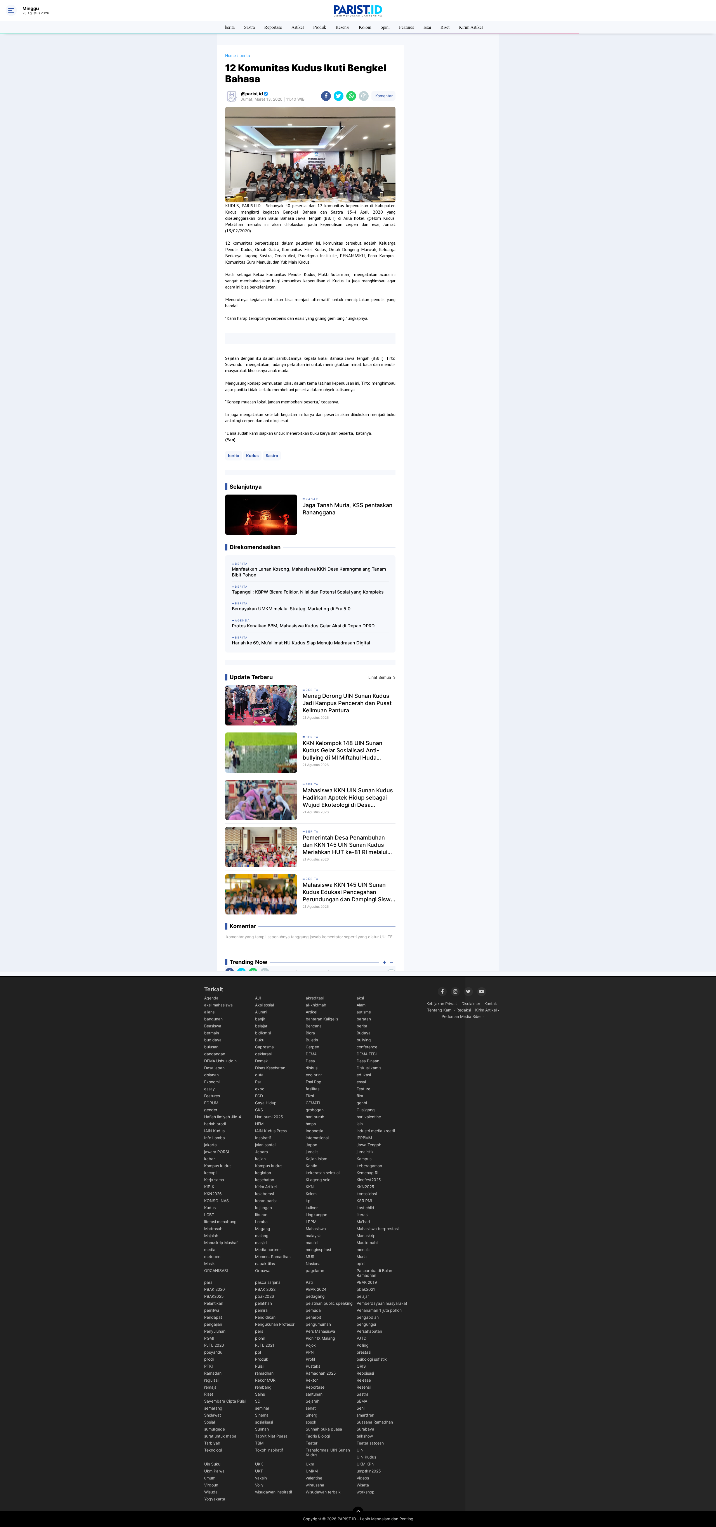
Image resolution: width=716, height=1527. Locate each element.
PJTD (361, 1338)
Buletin (312, 1039)
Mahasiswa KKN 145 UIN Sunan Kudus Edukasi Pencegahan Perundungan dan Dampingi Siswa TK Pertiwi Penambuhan (348, 892)
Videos (363, 1478)
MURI (310, 1256)
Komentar (383, 95)
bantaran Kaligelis (322, 1019)
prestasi (364, 1352)
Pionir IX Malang (320, 1338)
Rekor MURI (266, 1380)
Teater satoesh (370, 1443)
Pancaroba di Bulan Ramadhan (374, 1273)
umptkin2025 (369, 1471)
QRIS (361, 1366)
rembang (263, 1387)
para (208, 1282)
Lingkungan (316, 1214)
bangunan (213, 1019)
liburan (261, 1214)
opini (385, 27)
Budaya (364, 1032)
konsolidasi (367, 1193)
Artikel (297, 27)
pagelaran (315, 1270)
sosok (311, 1422)
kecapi (210, 1172)
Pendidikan (265, 1317)
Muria (362, 1256)
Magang (262, 1228)
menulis (363, 1249)
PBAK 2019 (367, 1282)
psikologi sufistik (372, 1359)
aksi (360, 998)
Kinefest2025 (369, 1179)
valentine (314, 1478)
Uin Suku (212, 1464)
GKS (259, 1109)
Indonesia (314, 1130)
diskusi (312, 1067)
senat (311, 1408)
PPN (310, 1352)
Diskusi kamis (369, 1067)
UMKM (312, 1471)
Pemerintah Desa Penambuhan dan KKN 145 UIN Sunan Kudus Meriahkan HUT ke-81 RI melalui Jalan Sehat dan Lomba (345, 845)
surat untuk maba (220, 1436)
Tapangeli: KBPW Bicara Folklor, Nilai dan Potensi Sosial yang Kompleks (308, 592)
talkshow (365, 1436)
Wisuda (211, 1492)
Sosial (209, 1422)
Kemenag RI (367, 1172)
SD (257, 1401)
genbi (362, 1102)
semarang (213, 1408)
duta (259, 1074)
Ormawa (262, 1270)
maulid (312, 1242)
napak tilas (265, 1263)
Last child (365, 1207)
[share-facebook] (326, 96)
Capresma (264, 1046)
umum (209, 1478)
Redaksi (463, 1010)
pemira (261, 1310)
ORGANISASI (216, 1270)
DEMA (311, 1053)
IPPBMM (364, 1137)
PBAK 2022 (265, 1289)
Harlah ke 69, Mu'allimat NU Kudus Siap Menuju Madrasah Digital (301, 643)
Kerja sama (214, 1179)
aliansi (209, 1012)
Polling (363, 1345)
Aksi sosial (264, 1005)
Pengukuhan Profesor (275, 1324)
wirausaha (315, 1485)
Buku (259, 1039)
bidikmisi (263, 1032)
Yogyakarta (214, 1499)
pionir (260, 1338)
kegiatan (263, 1172)
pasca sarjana (268, 1282)
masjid (261, 1242)
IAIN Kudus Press (271, 1130)
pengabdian (368, 1317)
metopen (212, 1256)
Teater (311, 1443)
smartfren (365, 1415)
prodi (209, 1359)
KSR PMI (364, 1200)
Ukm (310, 1464)
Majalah (211, 1235)
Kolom (365, 27)
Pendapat (213, 1317)
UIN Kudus (366, 1457)
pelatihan (263, 1303)
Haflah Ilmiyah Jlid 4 (222, 1116)
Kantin (311, 1165)
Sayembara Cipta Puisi (225, 1401)
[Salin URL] (364, 96)
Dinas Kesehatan (270, 1067)
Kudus (252, 455)
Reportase (273, 27)
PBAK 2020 (214, 1289)
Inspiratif (263, 1137)
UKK (259, 1464)
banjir (260, 1019)
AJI (258, 998)
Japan (311, 1144)
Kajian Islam (316, 1158)
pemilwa (211, 1310)
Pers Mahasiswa (320, 1331)
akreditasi (315, 998)
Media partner (268, 1249)
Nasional (313, 1263)
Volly (259, 1485)
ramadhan (264, 1373)
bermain (211, 1032)
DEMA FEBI (367, 1053)
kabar (209, 1158)
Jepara (261, 1151)
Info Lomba (214, 1137)
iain (360, 1123)
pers (259, 1331)
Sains (260, 1394)
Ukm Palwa (214, 1471)
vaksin (261, 1478)
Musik (209, 1263)
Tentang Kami (439, 1010)
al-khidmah (316, 1005)
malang (261, 1235)
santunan (314, 1394)
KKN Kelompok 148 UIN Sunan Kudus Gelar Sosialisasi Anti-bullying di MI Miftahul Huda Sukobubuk (342, 750)
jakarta (210, 1144)
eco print (314, 1074)
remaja (210, 1387)
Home (230, 55)
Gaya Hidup (266, 1102)
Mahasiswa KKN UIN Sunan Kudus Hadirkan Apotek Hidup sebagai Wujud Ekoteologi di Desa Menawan (348, 798)
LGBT (209, 1214)
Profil (310, 1359)
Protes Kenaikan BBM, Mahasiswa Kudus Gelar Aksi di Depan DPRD (303, 625)
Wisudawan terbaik (323, 1492)
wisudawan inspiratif (273, 1492)
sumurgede (214, 1429)
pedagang (315, 1296)
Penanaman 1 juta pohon (379, 1310)
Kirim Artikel (471, 27)
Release (364, 1380)
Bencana (314, 1025)
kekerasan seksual (323, 1172)
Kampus (364, 1158)
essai (361, 1081)
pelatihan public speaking (329, 1303)
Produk (319, 27)
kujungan (263, 1207)
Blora (310, 1032)
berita (230, 27)
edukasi (364, 1074)
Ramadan (213, 1373)
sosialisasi (264, 1422)
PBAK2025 (214, 1296)
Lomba (261, 1221)
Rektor (312, 1380)
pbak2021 (366, 1289)
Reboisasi (365, 1373)
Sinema (261, 1415)
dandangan (214, 1053)
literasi (362, 1214)
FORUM (211, 1102)
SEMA (362, 1401)
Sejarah (312, 1401)
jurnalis (312, 1151)
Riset (445, 27)
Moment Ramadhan (273, 1256)
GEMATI (313, 1102)
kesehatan (264, 1179)
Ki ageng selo (318, 1179)
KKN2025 (365, 1186)
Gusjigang (366, 1109)
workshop (366, 1492)
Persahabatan (369, 1331)
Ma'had (363, 1221)
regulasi (211, 1380)
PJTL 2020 (214, 1345)
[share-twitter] (338, 96)
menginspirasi (318, 1249)
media (209, 1249)
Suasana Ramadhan (375, 1422)
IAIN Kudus (214, 1130)
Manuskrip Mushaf (221, 1242)
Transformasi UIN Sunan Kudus (328, 1452)
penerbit (313, 1317)
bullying (364, 1039)
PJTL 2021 (264, 1345)
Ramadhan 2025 (321, 1373)
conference (367, 1046)
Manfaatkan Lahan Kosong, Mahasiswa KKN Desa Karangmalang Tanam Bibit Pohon (309, 572)
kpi (308, 1200)
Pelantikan (213, 1303)
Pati (309, 1282)
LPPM (311, 1221)
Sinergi (312, 1415)
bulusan (211, 1046)
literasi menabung (220, 1221)
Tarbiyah (212, 1443)
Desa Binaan (368, 1060)
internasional (317, 1137)
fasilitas (312, 1088)
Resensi (342, 27)
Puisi (259, 1366)
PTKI (208, 1366)
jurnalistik (365, 1151)
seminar (262, 1408)
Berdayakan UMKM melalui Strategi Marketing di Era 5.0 (291, 608)
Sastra (249, 27)
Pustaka (313, 1366)
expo (259, 1088)
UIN (360, 1450)
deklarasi (263, 1053)
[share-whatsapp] (351, 96)
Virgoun (211, 1485)
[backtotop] (358, 1512)
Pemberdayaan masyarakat (382, 1303)
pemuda (313, 1310)
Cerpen (312, 1046)
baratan (364, 1019)
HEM (259, 1123)
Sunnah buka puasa (324, 1429)
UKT (259, 1471)
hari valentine (369, 1116)
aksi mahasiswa (218, 1005)
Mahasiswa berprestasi (378, 1228)
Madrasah (213, 1228)
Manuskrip (366, 1235)
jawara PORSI (216, 1151)
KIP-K (209, 1186)
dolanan (211, 1074)
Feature (363, 1088)
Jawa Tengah (369, 1144)
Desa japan (214, 1067)
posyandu (213, 1352)
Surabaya (365, 1429)
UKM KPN (366, 1464)
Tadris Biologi (318, 1436)
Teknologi (213, 1450)
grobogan (315, 1109)
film (360, 1095)
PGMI (209, 1338)
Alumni (261, 1012)
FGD (259, 1095)
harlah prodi (215, 1123)
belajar (261, 1025)
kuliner (312, 1207)
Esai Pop (313, 1081)
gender (210, 1109)
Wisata (363, 1485)
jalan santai (265, 1144)
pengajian (213, 1324)
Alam (361, 1005)
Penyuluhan (214, 1331)
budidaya (213, 1039)
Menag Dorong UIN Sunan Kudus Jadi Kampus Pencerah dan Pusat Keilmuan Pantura (347, 703)
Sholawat (212, 1415)
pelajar (363, 1296)
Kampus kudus (217, 1165)
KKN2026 (213, 1193)
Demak (261, 1060)
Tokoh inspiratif (269, 1450)
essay (209, 1088)
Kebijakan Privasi (442, 1003)
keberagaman (369, 1165)
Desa (310, 1060)
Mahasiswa (316, 1228)
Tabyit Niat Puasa (271, 1436)
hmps (311, 1123)
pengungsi (366, 1324)
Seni (360, 1408)
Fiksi (310, 1095)
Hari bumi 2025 (269, 1116)
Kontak (490, 1003)
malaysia (314, 1235)
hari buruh (315, 1116)
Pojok (311, 1345)
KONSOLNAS (216, 1200)
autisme (364, 1012)
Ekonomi (212, 1081)
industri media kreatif (376, 1130)
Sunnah (262, 1429)
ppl (258, 1352)
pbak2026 (264, 1296)
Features (406, 27)
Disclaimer (470, 1003)
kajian (260, 1158)
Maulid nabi (367, 1242)
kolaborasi (264, 1193)
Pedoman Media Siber (462, 1016)
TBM (259, 1443)
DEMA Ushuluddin (220, 1060)
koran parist (266, 1200)
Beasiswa (212, 1025)
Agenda (211, 998)
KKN (310, 1186)
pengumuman (318, 1324)
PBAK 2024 (316, 1289)
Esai (427, 27)
